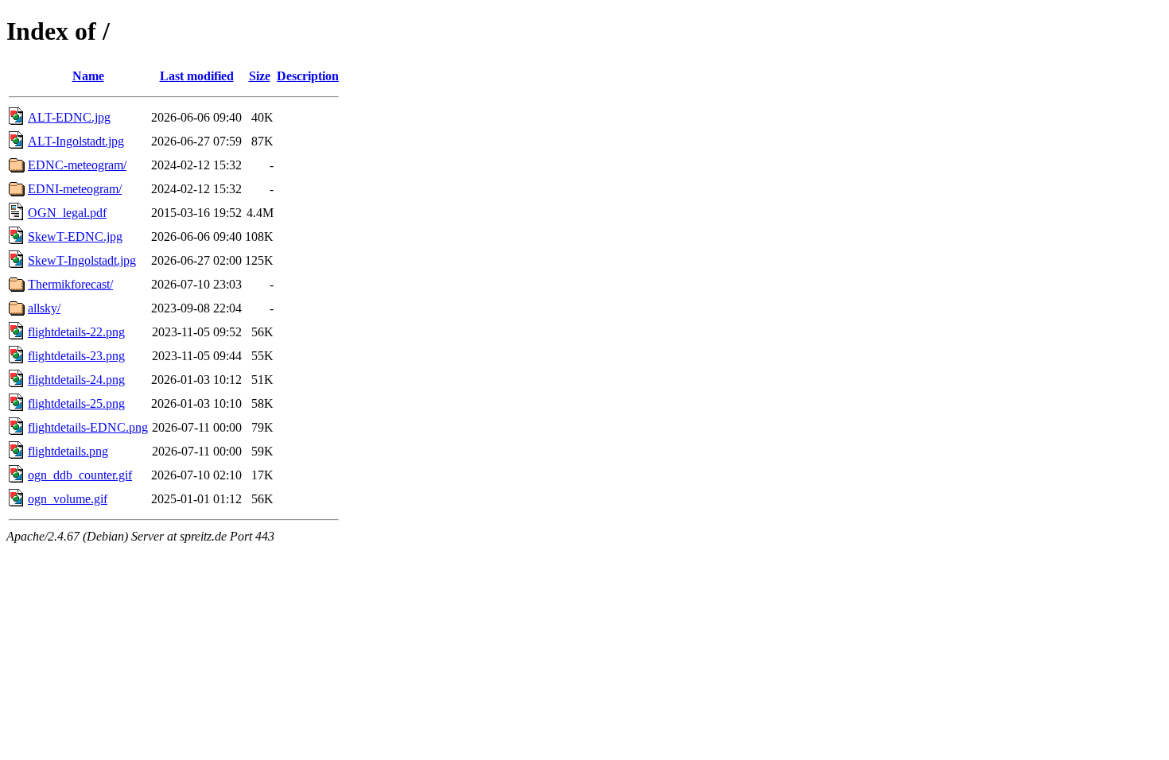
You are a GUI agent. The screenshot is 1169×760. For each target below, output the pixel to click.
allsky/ (44, 308)
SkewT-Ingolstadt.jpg (82, 260)
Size (259, 76)
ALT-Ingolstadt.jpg (76, 141)
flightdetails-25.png (76, 403)
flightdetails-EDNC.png (88, 427)
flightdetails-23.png (76, 356)
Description (308, 76)
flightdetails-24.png (76, 379)
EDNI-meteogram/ (75, 189)
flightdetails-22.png (76, 332)
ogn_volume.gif (67, 499)
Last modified (197, 76)
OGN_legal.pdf (67, 212)
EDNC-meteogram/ (77, 165)
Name (88, 76)
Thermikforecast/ (70, 284)
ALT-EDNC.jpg (69, 117)
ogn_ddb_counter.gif (80, 475)
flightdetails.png (68, 451)
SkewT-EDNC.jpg (75, 236)
